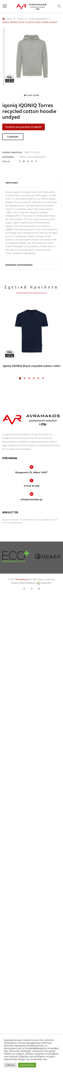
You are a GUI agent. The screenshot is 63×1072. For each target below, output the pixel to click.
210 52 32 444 (31, 486)
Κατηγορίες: (8, 156)
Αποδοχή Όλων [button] (27, 1065)
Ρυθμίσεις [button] (10, 1065)
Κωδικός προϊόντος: (12, 152)
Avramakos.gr (22, 579)
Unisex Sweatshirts (36, 156)
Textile (22, 156)
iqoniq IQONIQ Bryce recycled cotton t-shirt (31, 366)
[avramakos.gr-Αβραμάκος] (31, 6)
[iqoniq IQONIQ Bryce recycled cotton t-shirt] (31, 331)
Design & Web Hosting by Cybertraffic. (31, 583)
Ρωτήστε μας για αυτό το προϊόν (23, 126)
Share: (6, 161)
